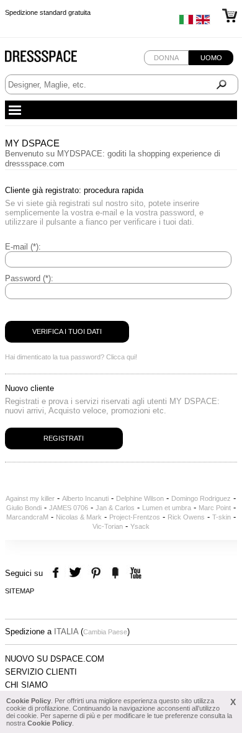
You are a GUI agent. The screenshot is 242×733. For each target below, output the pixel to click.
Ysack (140, 526)
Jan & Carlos (115, 507)
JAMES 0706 (68, 507)
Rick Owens (186, 517)
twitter (76, 573)
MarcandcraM (27, 517)
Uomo (211, 57)
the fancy (115, 573)
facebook (57, 573)
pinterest (95, 573)
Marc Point (215, 507)
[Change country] (186, 22)
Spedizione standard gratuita (48, 12)
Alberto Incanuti (85, 498)
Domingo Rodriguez (201, 498)
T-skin (221, 517)
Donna (166, 57)
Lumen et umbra (166, 507)
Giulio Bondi (24, 507)
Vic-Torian (107, 526)
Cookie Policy (28, 700)
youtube (134, 573)
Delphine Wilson (140, 498)
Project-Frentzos (134, 517)
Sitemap (19, 591)
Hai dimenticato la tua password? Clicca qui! (71, 357)
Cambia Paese (105, 632)
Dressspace (53, 59)
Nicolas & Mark (79, 517)
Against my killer (30, 498)
